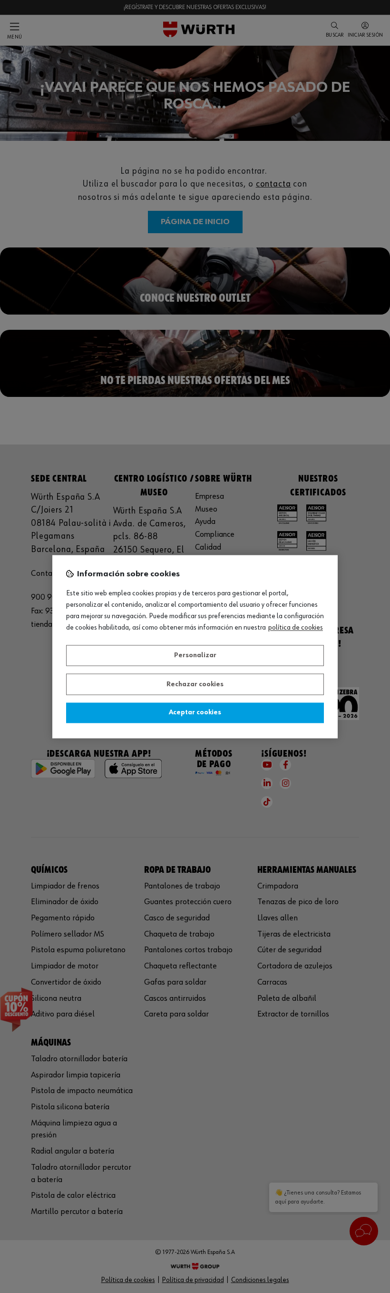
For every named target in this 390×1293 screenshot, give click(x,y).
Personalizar (195, 655)
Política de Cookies (295, 628)
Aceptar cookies (195, 713)
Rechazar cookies (195, 684)
